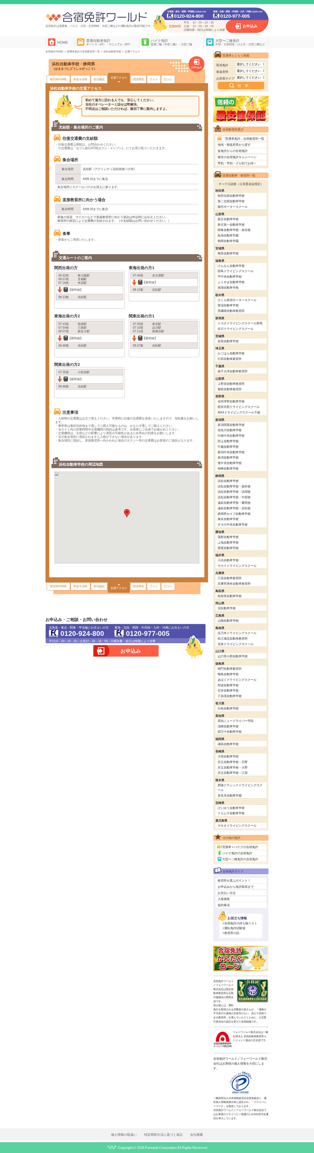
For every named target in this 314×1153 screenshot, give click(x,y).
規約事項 (224, 905)
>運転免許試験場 (234, 928)
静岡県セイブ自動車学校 (234, 513)
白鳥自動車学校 (228, 708)
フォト (154, 79)
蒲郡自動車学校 (228, 537)
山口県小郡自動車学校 (233, 656)
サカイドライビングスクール (237, 565)
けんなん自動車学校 (231, 266)
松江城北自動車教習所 (233, 638)
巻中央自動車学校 (230, 463)
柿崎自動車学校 (228, 468)
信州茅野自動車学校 (231, 401)
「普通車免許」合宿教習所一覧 (243, 138)
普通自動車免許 (109, 42)
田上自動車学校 (228, 441)
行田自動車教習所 (230, 359)
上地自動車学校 (228, 542)
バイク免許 (171, 42)
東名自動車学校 (228, 519)
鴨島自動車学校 (228, 674)
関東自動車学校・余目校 (234, 230)
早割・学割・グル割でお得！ (237, 163)
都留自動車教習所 (230, 389)
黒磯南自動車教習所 (231, 311)
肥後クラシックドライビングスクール (240, 787)
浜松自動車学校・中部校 (234, 497)
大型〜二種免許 (240, 42)
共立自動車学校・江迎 (233, 772)
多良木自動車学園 (230, 795)
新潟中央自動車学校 (231, 452)
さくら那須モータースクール (237, 300)
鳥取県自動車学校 (230, 596)
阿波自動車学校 (228, 685)
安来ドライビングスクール (236, 644)
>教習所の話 (231, 933)
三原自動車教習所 (230, 578)
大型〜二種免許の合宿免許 (240, 859)
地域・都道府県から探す (234, 144)
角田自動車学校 (228, 253)
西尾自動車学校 (228, 548)
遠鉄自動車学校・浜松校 (234, 508)
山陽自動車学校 (228, 620)
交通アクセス (119, 77)
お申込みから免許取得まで (236, 886)
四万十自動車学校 (230, 731)
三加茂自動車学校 (230, 696)
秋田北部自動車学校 (231, 195)
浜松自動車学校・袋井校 (234, 486)
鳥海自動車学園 (228, 235)
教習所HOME (58, 79)
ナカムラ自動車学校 (231, 813)
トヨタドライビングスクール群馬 (240, 323)
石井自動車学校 (228, 690)
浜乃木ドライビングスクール (237, 633)
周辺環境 (138, 79)
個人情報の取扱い (124, 1134)
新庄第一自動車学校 (231, 224)
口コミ (168, 79)
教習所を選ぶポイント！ (234, 880)
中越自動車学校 (228, 446)
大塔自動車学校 (228, 756)
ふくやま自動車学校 (231, 282)
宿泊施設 (99, 79)
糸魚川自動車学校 (230, 430)
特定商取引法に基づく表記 (163, 1134)
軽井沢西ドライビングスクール (239, 407)
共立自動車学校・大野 (233, 767)
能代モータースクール (233, 206)
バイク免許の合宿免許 (237, 853)
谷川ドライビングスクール (236, 328)
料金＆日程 (80, 79)
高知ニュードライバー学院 (236, 721)
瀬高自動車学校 (228, 744)
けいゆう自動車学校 (231, 808)
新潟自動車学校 (228, 457)
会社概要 (196, 1134)
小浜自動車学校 (228, 560)
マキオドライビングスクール (237, 825)
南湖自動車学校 (228, 287)
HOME (62, 42)
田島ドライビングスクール (236, 271)
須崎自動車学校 (228, 726)
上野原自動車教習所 (231, 383)
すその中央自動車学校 (233, 524)
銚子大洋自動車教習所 (233, 371)
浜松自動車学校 (228, 481)
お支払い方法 (227, 893)
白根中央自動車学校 (231, 435)
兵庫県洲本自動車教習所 (234, 583)
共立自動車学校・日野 (233, 762)
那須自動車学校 (228, 305)
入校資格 (224, 899)
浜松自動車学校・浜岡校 (234, 491)
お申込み (250, 26)
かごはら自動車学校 (231, 353)
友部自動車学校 (228, 341)
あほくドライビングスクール (237, 679)
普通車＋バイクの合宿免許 (240, 847)
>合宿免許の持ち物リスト (240, 923)
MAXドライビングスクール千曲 (239, 412)
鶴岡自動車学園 (228, 241)
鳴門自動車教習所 (230, 668)
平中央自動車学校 (230, 276)
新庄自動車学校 (228, 219)
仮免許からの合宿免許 (233, 151)
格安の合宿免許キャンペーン (237, 157)
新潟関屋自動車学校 (231, 425)
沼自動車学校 (227, 608)
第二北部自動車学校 (231, 201)
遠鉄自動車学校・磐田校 (234, 502)
